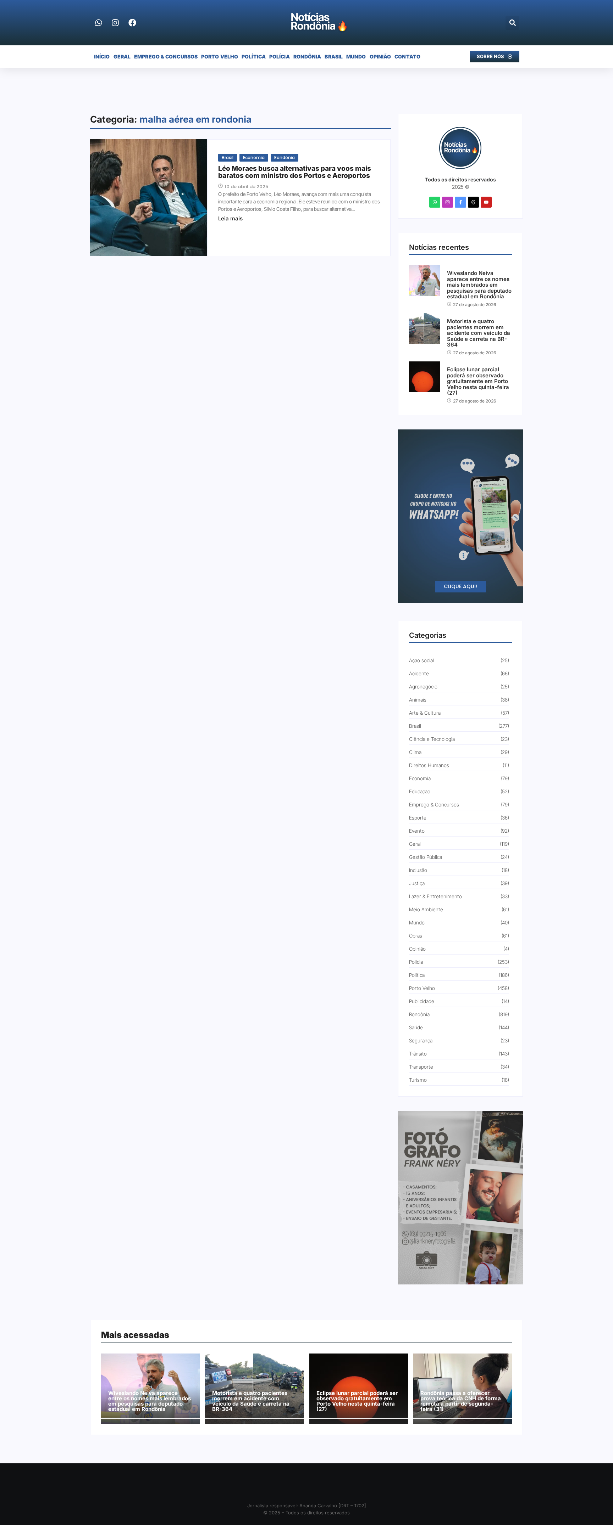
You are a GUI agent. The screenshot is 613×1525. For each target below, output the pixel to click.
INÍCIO (102, 57)
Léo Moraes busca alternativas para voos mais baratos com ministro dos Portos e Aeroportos (294, 172)
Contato (407, 57)
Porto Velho (219, 57)
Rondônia (307, 57)
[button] (512, 23)
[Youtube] (486, 202)
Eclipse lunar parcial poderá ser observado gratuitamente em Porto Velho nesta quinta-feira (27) (478, 381)
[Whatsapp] (434, 202)
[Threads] (473, 202)
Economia (254, 157)
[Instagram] (447, 202)
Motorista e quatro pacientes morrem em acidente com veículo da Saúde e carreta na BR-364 (478, 333)
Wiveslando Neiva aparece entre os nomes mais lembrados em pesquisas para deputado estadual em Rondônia (479, 285)
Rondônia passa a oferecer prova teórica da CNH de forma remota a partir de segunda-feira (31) (460, 1401)
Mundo (356, 57)
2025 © (460, 187)
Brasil (334, 57)
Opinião (380, 57)
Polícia (279, 57)
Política (254, 57)
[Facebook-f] (460, 202)
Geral (122, 57)
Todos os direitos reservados (460, 179)
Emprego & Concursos (166, 57)
